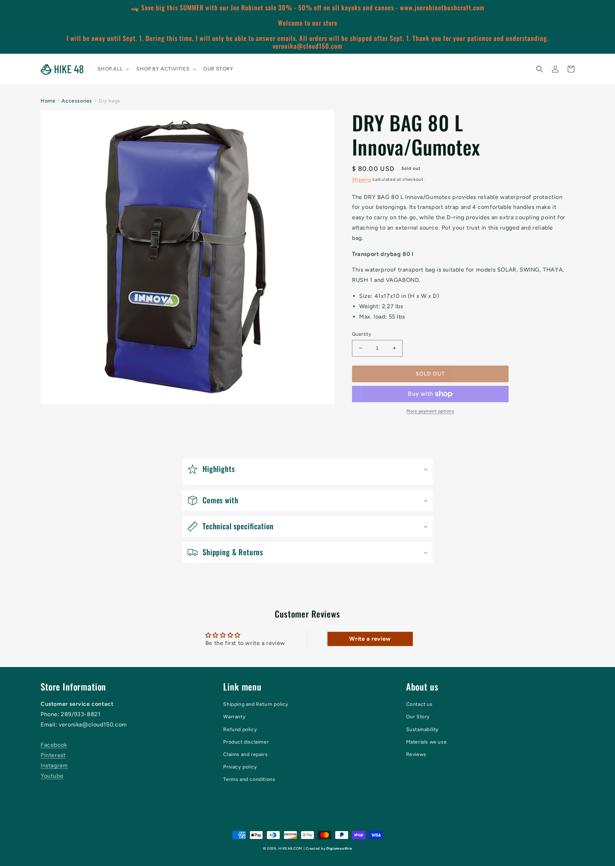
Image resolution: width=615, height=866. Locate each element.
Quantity (361, 334)
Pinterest (53, 755)
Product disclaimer (246, 742)
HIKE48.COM (290, 848)
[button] (112, 69)
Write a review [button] (369, 638)
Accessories (77, 101)
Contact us (419, 704)
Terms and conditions (249, 779)
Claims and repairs (245, 754)
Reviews (416, 754)
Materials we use (426, 742)
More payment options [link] (430, 411)
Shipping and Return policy (256, 704)
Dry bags (109, 101)
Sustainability (422, 729)
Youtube (52, 775)
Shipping (361, 179)
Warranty (234, 717)
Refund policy (240, 729)
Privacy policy (240, 767)
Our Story (418, 717)
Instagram (54, 765)
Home (48, 101)
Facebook (54, 744)
